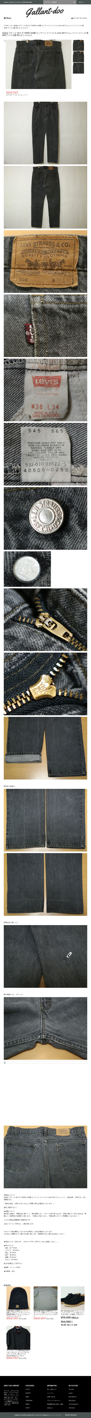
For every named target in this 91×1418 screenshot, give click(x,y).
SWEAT (28, 1404)
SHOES (28, 1408)
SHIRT (27, 1397)
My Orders (72, 1400)
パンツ (25, 95)
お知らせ (49, 1408)
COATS (28, 1389)
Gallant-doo (44, 11)
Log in (71, 1393)
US (11, 25)
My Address (72, 1397)
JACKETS (28, 1393)
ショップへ (50, 1393)
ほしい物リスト (51, 1389)
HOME (6, 25)
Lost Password (73, 1404)
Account (71, 1389)
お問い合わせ (51, 1397)
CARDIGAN (29, 1400)
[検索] (74, 2)
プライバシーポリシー (53, 1400)
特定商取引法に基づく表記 (55, 1404)
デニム (20, 95)
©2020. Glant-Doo (71, 1415)
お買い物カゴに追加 (69, 1325)
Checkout (72, 1408)
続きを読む (23, 1319)
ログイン (81, 2)
